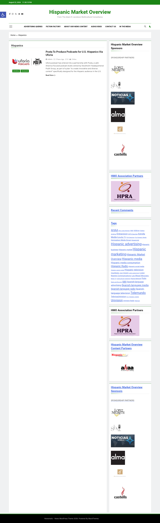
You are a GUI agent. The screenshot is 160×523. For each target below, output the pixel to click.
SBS (124, 281)
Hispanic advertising (126, 244)
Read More (50, 75)
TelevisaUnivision (118, 296)
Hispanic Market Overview (80, 12)
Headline (24, 71)
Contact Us (110, 27)
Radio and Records (116, 282)
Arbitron (137, 230)
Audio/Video (96, 27)
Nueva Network (136, 278)
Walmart (137, 301)
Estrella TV (121, 237)
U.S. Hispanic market (133, 297)
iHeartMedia (115, 273)
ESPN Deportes (133, 234)
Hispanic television (134, 270)
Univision (117, 300)
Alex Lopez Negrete (124, 230)
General (16, 71)
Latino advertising (134, 273)
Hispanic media (132, 259)
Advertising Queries (33, 27)
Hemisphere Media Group (121, 240)
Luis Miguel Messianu (140, 276)
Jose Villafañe (123, 273)
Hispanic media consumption (125, 262)
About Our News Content (75, 27)
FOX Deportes (130, 237)
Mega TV (113, 278)
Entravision (122, 234)
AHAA (114, 230)
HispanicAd (135, 240)
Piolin (144, 278)
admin (50, 59)
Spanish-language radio (123, 288)
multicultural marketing (123, 278)
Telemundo (138, 293)
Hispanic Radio (119, 266)
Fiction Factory (53, 27)
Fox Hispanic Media (140, 237)
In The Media (125, 27)
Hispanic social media (136, 266)
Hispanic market (125, 250)
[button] (3, 15)
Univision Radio (128, 301)
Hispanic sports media (117, 270)
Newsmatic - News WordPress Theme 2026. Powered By (66, 518)
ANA (131, 230)
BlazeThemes (93, 518)
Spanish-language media (135, 285)
